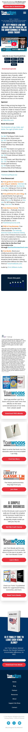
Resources (14, 694)
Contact (14, 707)
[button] (24, 12)
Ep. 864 (3, 136)
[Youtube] (19, 723)
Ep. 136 (3, 159)
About (14, 699)
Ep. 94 (3, 166)
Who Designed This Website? (14, 727)
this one (8, 200)
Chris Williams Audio (15, 267)
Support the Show (14, 703)
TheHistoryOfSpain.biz (9, 175)
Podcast (14, 690)
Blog (14, 686)
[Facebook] (8, 723)
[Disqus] (14, 314)
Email (6, 658)
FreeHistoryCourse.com (11, 223)
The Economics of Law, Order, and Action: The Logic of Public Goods (12, 128)
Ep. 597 (3, 140)
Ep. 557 (3, 149)
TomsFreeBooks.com (14, 264)
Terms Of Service (19, 718)
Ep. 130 (3, 161)
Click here (21, 184)
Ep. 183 (3, 155)
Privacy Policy (8, 718)
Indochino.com (8, 120)
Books (14, 682)
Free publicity (8, 194)
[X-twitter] (14, 723)
